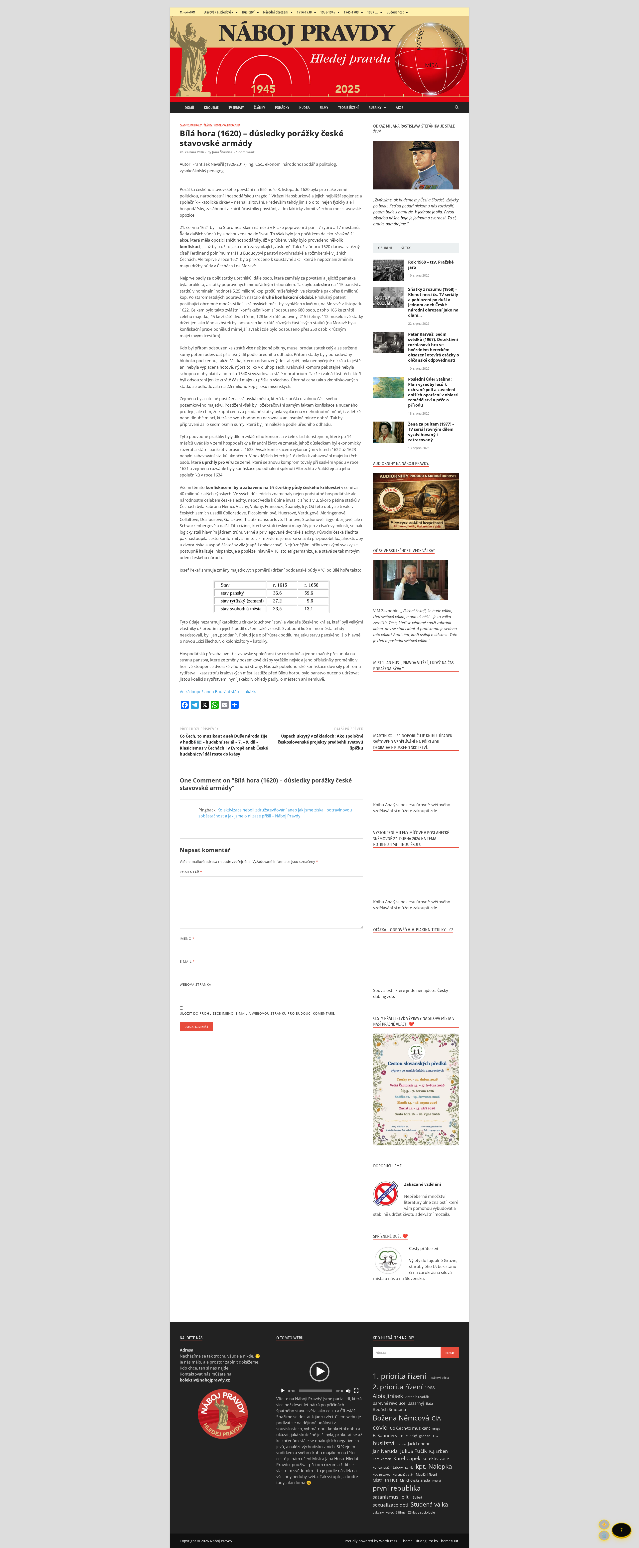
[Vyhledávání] (416, 1352)
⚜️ (604, 1524)
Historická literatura (227, 125)
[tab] (384, 248)
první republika (397, 1488)
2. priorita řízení (398, 1386)
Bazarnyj (416, 1403)
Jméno (187, 938)
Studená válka (429, 1504)
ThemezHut (448, 1541)
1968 (430, 1388)
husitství (383, 1443)
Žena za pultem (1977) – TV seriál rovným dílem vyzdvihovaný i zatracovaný (431, 431)
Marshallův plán (403, 1474)
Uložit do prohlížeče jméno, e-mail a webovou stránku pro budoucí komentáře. (257, 1013)
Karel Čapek (406, 1458)
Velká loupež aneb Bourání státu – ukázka (219, 691)
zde (433, 810)
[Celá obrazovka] (356, 1390)
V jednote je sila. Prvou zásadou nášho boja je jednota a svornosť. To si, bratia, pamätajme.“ (415, 218)
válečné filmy (396, 1512)
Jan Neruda (385, 1451)
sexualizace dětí (390, 1504)
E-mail (187, 961)
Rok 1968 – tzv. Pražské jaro (431, 264)
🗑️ (604, 1535)
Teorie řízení (348, 107)
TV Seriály (236, 107)
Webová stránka (195, 984)
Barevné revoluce (389, 1403)
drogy (436, 1428)
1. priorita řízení (399, 1376)
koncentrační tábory (388, 1467)
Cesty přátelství (423, 1248)
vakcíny (378, 1512)
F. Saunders (385, 1435)
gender (424, 1436)
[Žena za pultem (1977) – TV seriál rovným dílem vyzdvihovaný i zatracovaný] (388, 424)
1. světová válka (438, 1378)
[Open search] (457, 107)
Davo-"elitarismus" (191, 125)
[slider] (315, 1391)
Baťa (429, 1403)
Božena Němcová (401, 1417)
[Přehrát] (282, 1390)
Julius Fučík (413, 1450)
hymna (401, 1444)
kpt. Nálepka (434, 1466)
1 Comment (245, 152)
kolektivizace (436, 1458)
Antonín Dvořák (417, 1396)
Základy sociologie (421, 1512)
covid (380, 1427)
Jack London (419, 1443)
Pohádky (282, 107)
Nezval (436, 1480)
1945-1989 (351, 11)
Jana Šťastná (222, 152)
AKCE (399, 107)
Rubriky (375, 107)
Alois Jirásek (388, 1395)
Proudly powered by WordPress (371, 1541)
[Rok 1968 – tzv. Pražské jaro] (388, 262)
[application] (319, 1371)
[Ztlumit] (348, 1390)
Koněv (409, 1467)
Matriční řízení (426, 1474)
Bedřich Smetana (389, 1409)
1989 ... (372, 11)
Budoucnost (395, 11)
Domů (189, 107)
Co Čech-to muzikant (410, 1428)
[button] (319, 1372)
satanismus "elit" (392, 1497)
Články (259, 107)
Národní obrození (275, 11)
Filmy (324, 107)
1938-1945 (327, 11)
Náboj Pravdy (221, 1541)
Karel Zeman (382, 1459)
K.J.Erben (438, 1451)
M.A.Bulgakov (381, 1474)
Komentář (191, 872)
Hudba (304, 107)
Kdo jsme (211, 107)
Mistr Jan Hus (385, 1480)
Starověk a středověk (218, 11)
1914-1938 (304, 11)
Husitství (248, 11)
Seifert (417, 1497)
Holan (436, 1436)
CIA (436, 1418)
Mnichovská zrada (415, 1480)
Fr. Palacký (408, 1435)
